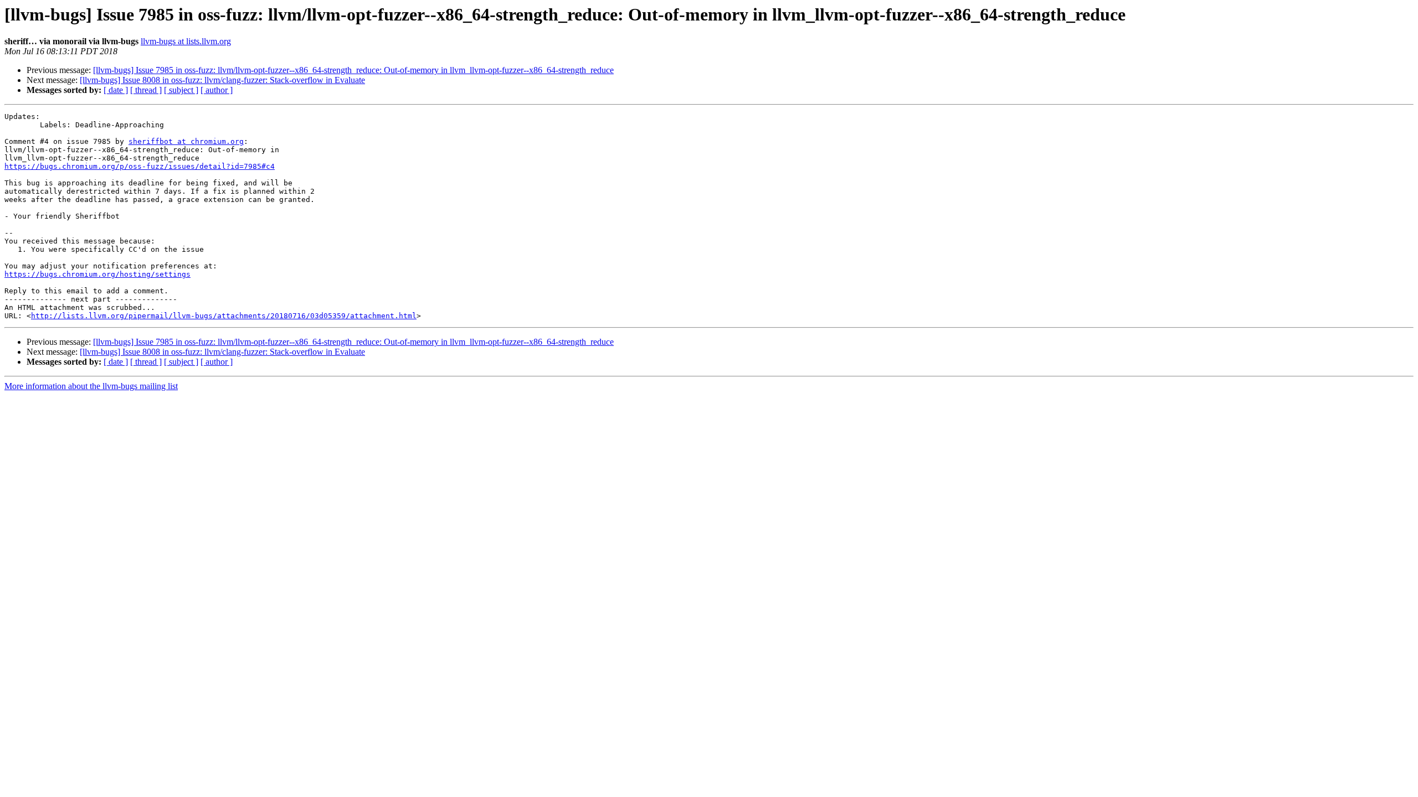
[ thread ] (146, 90)
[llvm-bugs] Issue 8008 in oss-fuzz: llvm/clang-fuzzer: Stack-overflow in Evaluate (222, 80)
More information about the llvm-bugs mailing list (91, 386)
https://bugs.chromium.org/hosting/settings (97, 274)
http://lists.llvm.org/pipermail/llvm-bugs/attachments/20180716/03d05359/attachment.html (224, 316)
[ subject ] (181, 90)
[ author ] (217, 90)
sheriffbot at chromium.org (186, 141)
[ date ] (116, 90)
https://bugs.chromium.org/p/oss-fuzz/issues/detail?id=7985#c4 (139, 166)
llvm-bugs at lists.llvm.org (186, 41)
